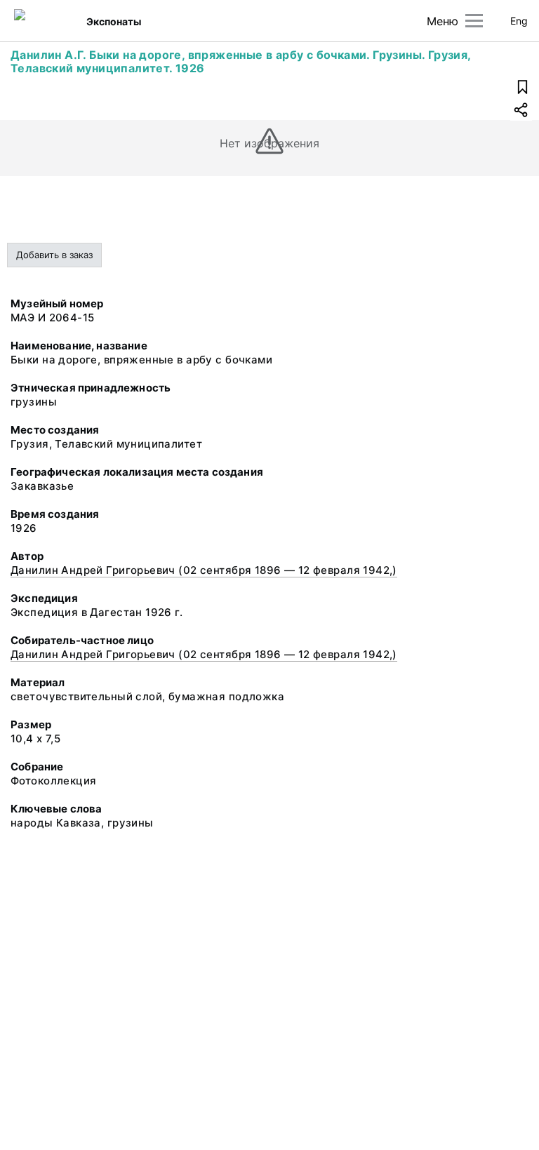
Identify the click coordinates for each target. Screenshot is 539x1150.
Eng (519, 21)
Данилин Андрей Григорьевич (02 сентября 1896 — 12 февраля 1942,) (204, 570)
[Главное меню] (474, 20)
